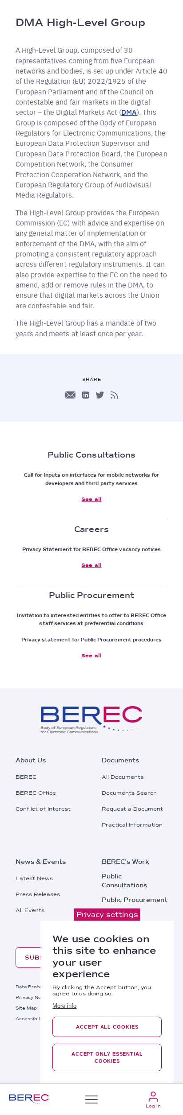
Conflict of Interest (43, 809)
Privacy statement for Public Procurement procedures (91, 640)
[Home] (29, 1099)
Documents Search (129, 793)
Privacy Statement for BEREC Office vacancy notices (91, 549)
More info (64, 1005)
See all (91, 499)
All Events (30, 910)
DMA (129, 112)
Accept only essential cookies (107, 1057)
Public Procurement (134, 899)
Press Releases (38, 894)
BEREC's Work (125, 861)
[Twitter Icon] (99, 395)
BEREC (26, 777)
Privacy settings (107, 914)
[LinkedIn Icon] (85, 395)
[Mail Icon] (70, 395)
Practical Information (132, 825)
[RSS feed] (114, 395)
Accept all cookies (107, 1027)
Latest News (34, 878)
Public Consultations (124, 881)
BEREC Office (36, 793)
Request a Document (132, 809)
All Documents (122, 777)
